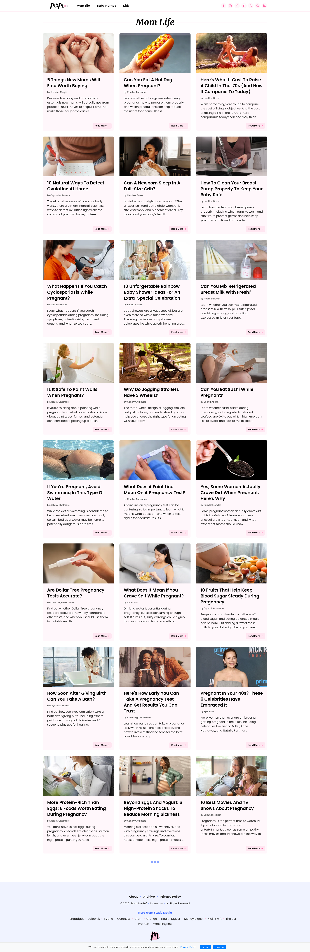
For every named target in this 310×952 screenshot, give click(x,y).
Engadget (77, 918)
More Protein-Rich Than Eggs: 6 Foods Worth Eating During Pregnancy (76, 809)
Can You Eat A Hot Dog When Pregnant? (148, 83)
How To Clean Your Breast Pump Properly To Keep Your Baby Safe (232, 189)
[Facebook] (223, 5)
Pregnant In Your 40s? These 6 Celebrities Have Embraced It (232, 699)
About (133, 896)
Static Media (138, 903)
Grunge (151, 918)
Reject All (220, 947)
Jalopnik (94, 918)
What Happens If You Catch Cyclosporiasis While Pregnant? (77, 292)
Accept (205, 947)
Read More (101, 126)
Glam (138, 918)
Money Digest (193, 918)
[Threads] (250, 5)
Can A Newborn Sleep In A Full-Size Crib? (152, 186)
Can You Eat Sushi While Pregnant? (227, 393)
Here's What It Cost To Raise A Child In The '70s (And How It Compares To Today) (231, 86)
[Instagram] (230, 5)
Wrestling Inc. (162, 923)
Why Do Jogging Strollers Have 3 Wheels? (151, 393)
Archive (149, 896)
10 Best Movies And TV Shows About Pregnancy (227, 806)
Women (143, 923)
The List (231, 918)
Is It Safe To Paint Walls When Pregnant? (72, 393)
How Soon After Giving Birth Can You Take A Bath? (77, 696)
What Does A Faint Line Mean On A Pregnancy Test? (154, 490)
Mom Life (83, 5)
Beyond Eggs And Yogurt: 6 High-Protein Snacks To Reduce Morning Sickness (153, 809)
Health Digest (170, 918)
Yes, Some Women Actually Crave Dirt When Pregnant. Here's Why (230, 493)
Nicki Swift (215, 918)
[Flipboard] (244, 5)
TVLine (108, 918)
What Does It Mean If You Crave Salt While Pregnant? (154, 593)
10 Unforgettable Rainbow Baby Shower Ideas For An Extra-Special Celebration (152, 292)
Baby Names (106, 5)
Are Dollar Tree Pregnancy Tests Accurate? (75, 593)
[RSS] (264, 5)
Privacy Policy (170, 896)
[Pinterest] (237, 5)
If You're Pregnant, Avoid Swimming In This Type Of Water (75, 493)
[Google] (257, 5)
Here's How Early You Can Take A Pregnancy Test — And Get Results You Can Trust (151, 702)
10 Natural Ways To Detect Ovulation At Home (75, 186)
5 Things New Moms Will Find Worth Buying (73, 83)
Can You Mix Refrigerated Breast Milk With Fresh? (228, 289)
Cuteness (123, 918)
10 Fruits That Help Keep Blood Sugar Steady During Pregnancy (230, 596)
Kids (126, 5)
